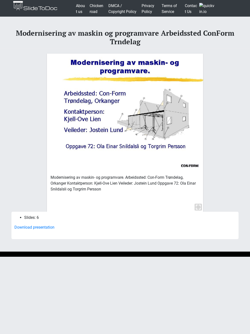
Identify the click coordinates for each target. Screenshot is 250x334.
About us (80, 8)
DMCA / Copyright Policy (122, 8)
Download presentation (34, 227)
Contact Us (191, 8)
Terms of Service (169, 8)
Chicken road (96, 8)
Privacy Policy (148, 8)
